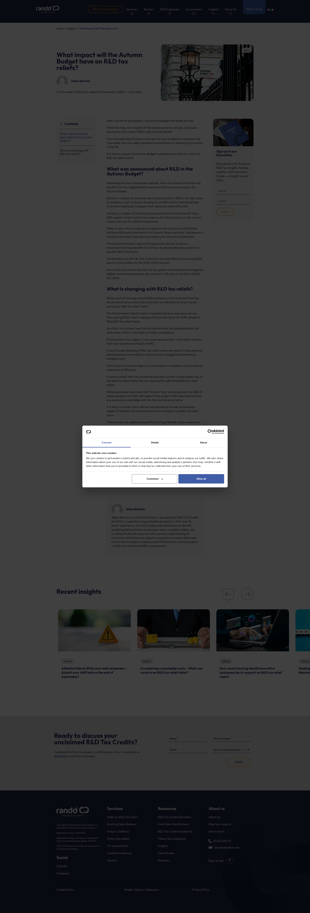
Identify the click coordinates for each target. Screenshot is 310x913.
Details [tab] (155, 442)
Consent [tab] (106, 442)
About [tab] (203, 442)
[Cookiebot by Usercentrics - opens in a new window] (210, 431)
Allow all (201, 478)
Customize (153, 478)
